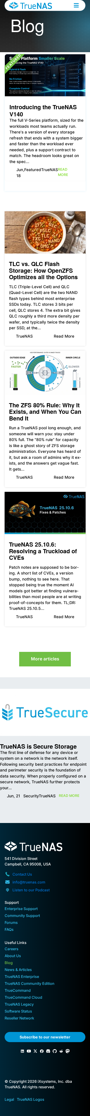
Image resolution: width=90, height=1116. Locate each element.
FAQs (9, 930)
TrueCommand (18, 991)
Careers (11, 949)
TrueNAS (49, 169)
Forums (11, 923)
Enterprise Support (21, 909)
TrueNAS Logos (30, 1099)
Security (31, 796)
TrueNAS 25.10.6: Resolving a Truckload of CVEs (43, 551)
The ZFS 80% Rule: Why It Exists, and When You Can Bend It (45, 411)
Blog (9, 963)
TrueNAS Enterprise (22, 977)
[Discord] (48, 1051)
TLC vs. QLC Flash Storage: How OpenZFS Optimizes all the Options (43, 270)
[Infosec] (68, 1051)
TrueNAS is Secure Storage (38, 746)
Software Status (18, 1011)
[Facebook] (42, 1051)
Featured (32, 169)
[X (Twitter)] (35, 1051)
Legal (9, 1099)
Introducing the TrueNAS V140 (43, 110)
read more (63, 172)
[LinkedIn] (22, 1051)
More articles (45, 659)
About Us (13, 956)
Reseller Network (19, 1018)
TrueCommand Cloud (23, 998)
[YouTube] (29, 1051)
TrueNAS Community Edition (29, 984)
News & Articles (18, 970)
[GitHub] (55, 1051)
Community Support (22, 916)
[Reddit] (61, 1051)
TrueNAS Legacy (19, 1005)
